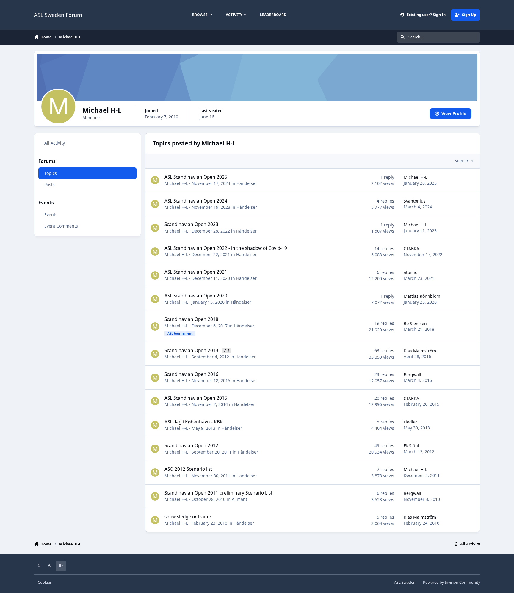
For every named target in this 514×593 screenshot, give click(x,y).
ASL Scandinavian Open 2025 (195, 177)
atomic (410, 272)
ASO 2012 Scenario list (188, 469)
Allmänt (239, 499)
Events (50, 214)
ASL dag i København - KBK (193, 422)
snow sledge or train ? (187, 517)
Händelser (246, 183)
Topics (50, 173)
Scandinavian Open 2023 (191, 224)
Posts (49, 184)
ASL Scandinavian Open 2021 (195, 272)
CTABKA (411, 248)
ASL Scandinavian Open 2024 (195, 201)
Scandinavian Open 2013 (192, 350)
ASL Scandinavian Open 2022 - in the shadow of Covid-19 (225, 248)
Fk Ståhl (411, 445)
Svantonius (415, 201)
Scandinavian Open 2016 (191, 374)
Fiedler (410, 422)
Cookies (45, 582)
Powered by (451, 582)
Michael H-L (176, 183)
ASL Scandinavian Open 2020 (195, 296)
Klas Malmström (420, 351)
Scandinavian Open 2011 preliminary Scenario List (218, 493)
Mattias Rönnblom (422, 296)
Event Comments (61, 226)
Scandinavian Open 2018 (191, 319)
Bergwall (412, 374)
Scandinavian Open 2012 (191, 446)
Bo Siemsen (415, 323)
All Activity (54, 143)
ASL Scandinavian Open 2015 (195, 398)
